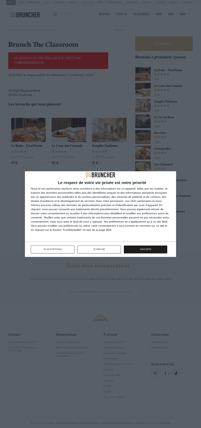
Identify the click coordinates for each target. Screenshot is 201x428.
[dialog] (100, 214)
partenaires (54, 188)
